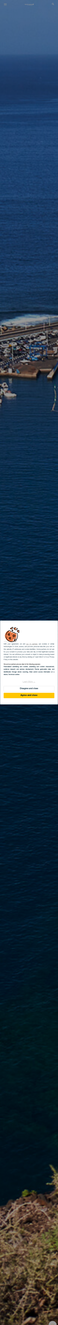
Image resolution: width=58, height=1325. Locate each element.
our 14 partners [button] (32, 644)
